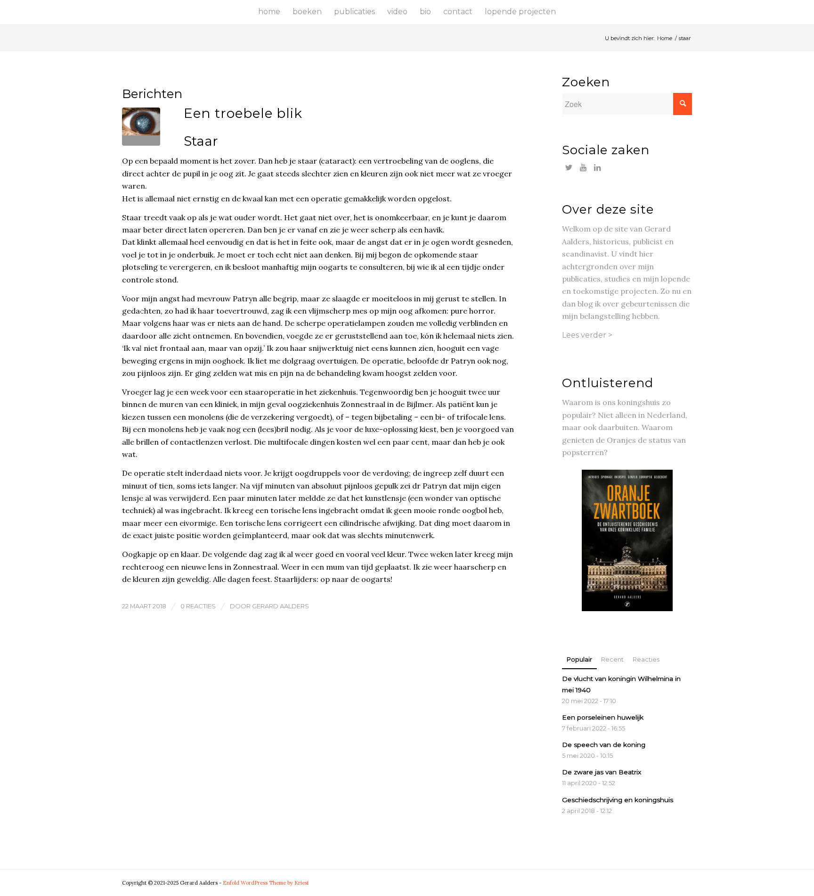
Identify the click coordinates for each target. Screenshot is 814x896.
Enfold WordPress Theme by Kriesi (266, 882)
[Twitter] (569, 167)
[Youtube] (583, 167)
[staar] (141, 127)
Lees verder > (587, 335)
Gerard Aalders (280, 606)
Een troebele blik (243, 113)
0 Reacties (198, 606)
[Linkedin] (597, 167)
